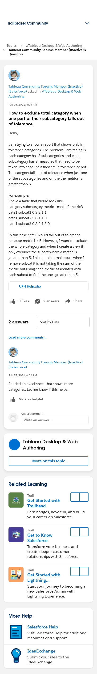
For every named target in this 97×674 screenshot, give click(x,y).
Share (73, 302)
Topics (11, 45)
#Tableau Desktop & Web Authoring (54, 45)
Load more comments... (27, 337)
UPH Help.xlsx (30, 286)
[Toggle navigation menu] (87, 23)
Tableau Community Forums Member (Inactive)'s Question (47, 52)
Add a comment (32, 414)
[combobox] (63, 322)
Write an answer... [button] (38, 420)
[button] (48, 461)
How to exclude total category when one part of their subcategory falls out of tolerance (46, 118)
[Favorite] (75, 497)
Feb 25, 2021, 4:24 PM (22, 104)
